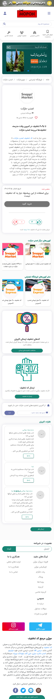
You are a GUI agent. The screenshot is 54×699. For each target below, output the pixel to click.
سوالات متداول (40, 608)
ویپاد (15, 653)
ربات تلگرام (40, 572)
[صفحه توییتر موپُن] (23, 690)
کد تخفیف (48, 647)
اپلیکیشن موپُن (40, 567)
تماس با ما (13, 572)
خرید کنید (27, 204)
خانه (47, 79)
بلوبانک (21, 653)
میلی (34, 653)
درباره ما (40, 603)
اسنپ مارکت (8, 79)
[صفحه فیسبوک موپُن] (15, 690)
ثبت (9, 413)
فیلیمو (11, 650)
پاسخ (28, 456)
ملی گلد (28, 653)
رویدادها (40, 582)
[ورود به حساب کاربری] (5, 13)
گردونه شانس (40, 592)
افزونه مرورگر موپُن (40, 562)
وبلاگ (40, 577)
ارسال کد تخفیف (27, 396)
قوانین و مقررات (40, 614)
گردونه (40, 587)
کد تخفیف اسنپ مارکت (23, 138)
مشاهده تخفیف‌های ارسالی (27, 350)
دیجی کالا (38, 650)
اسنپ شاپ (41, 653)
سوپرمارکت (20, 79)
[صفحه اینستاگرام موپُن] (38, 690)
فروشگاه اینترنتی (35, 79)
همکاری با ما (13, 567)
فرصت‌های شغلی (13, 562)
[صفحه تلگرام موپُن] (31, 690)
